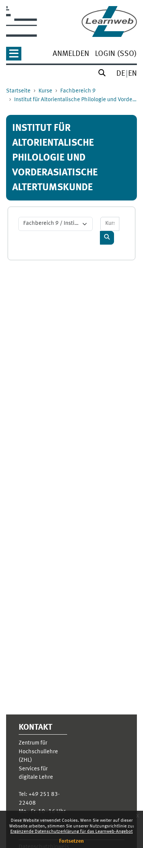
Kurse (45, 91)
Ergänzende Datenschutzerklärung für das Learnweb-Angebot (71, 831)
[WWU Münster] (21, 21)
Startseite (18, 91)
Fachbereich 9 (78, 91)
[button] (13, 56)
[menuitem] (71, 54)
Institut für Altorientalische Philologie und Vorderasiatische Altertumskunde (75, 100)
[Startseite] (109, 21)
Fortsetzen (71, 841)
